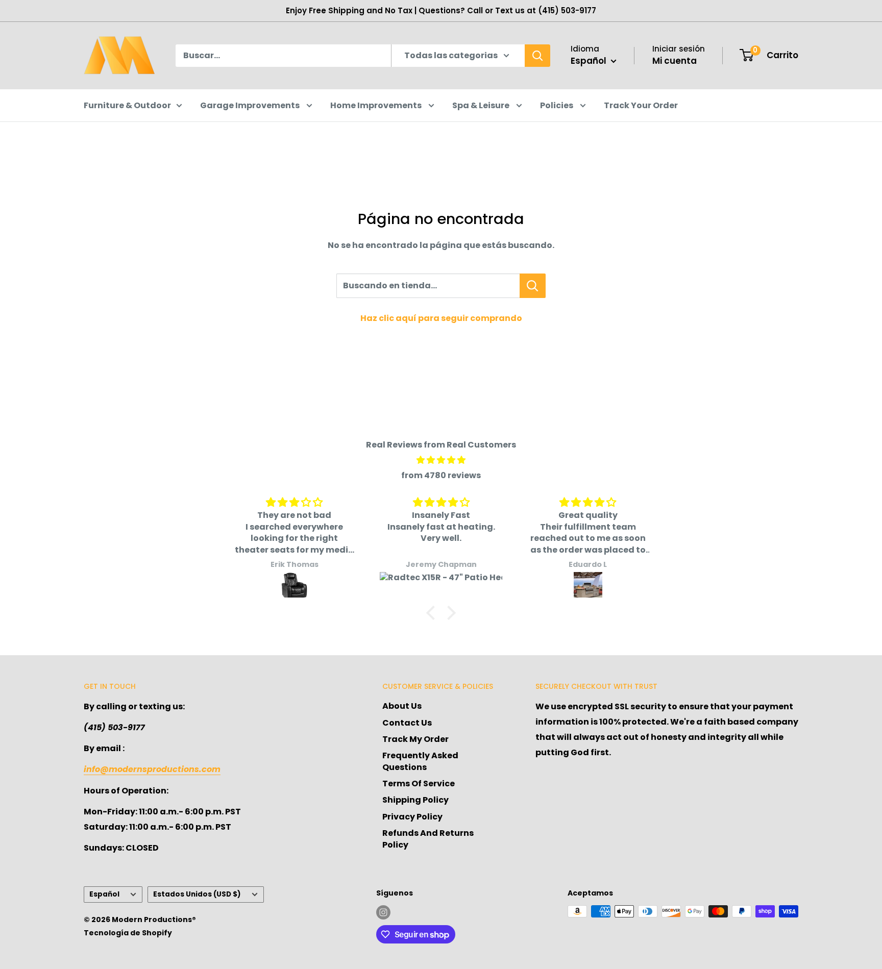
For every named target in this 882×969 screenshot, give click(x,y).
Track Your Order (641, 105)
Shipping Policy (415, 800)
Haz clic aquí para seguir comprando (441, 318)
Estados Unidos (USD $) (197, 894)
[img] (441, 460)
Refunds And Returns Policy (428, 838)
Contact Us (407, 723)
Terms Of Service (418, 783)
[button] (433, 613)
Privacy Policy (412, 817)
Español (104, 894)
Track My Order (415, 739)
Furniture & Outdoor (127, 105)
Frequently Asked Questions (420, 761)
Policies (557, 105)
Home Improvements (376, 105)
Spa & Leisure (481, 105)
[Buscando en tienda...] (533, 286)
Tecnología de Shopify (128, 933)
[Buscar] (537, 55)
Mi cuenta (674, 61)
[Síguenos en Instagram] (383, 912)
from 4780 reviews (441, 475)
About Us (402, 706)
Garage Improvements (250, 105)
